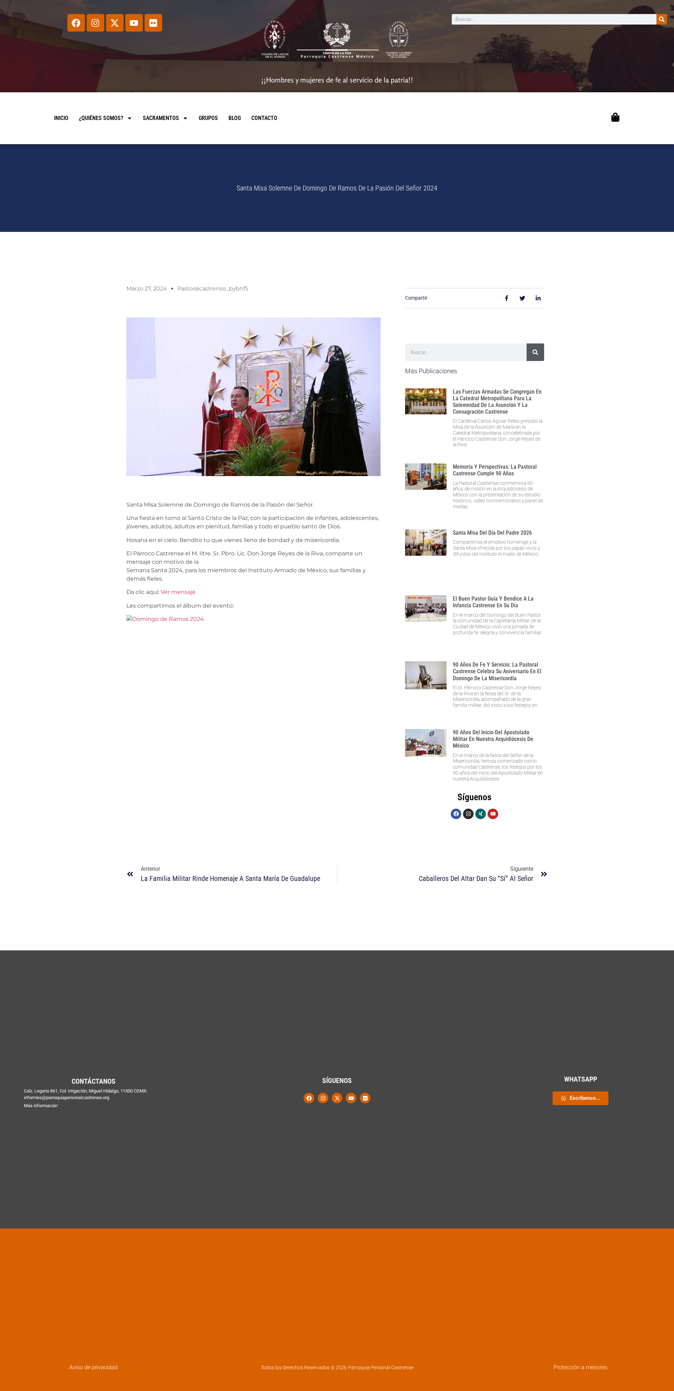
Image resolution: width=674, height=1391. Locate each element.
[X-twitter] (115, 23)
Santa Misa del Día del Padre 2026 (492, 532)
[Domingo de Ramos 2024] (165, 619)
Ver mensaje (178, 592)
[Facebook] (76, 23)
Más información (41, 1105)
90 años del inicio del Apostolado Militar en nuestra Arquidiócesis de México (493, 739)
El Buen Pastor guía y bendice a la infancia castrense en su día (493, 602)
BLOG (235, 118)
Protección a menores (580, 1367)
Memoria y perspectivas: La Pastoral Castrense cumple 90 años (495, 470)
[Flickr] (153, 23)
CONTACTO (264, 118)
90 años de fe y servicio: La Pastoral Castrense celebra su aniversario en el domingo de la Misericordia (497, 671)
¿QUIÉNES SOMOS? (101, 118)
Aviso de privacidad (93, 1367)
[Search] (661, 19)
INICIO (61, 118)
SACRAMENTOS (161, 118)
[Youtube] (134, 23)
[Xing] (480, 814)
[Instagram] (95, 23)
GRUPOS (208, 118)
